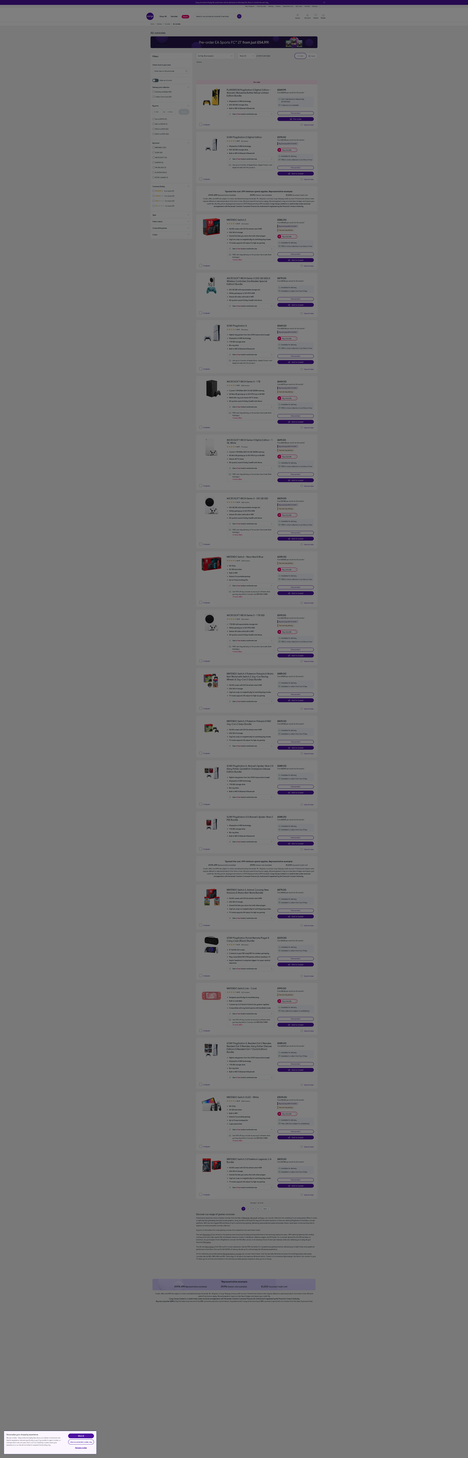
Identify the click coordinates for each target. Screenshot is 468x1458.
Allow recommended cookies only (81, 1442)
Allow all (81, 1436)
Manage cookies (81, 1448)
